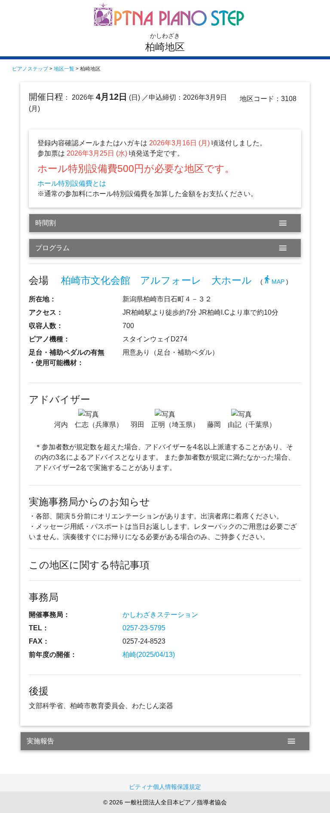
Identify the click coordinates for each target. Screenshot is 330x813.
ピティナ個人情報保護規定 (165, 786)
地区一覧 (64, 69)
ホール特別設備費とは (71, 183)
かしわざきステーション (160, 614)
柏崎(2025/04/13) (148, 654)
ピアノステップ (30, 69)
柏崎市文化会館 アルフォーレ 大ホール (156, 280)
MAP (273, 281)
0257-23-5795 (143, 628)
